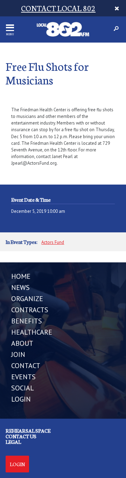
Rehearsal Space (28, 430)
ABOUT (22, 343)
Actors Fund (52, 242)
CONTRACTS (29, 310)
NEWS (20, 287)
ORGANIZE (27, 298)
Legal (13, 441)
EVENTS (23, 377)
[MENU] (10, 27)
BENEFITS (26, 321)
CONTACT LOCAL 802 (58, 7)
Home (20, 276)
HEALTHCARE (31, 332)
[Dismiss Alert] (116, 8)
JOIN (18, 354)
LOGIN (21, 399)
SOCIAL (22, 388)
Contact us (21, 436)
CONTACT (25, 365)
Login (17, 464)
